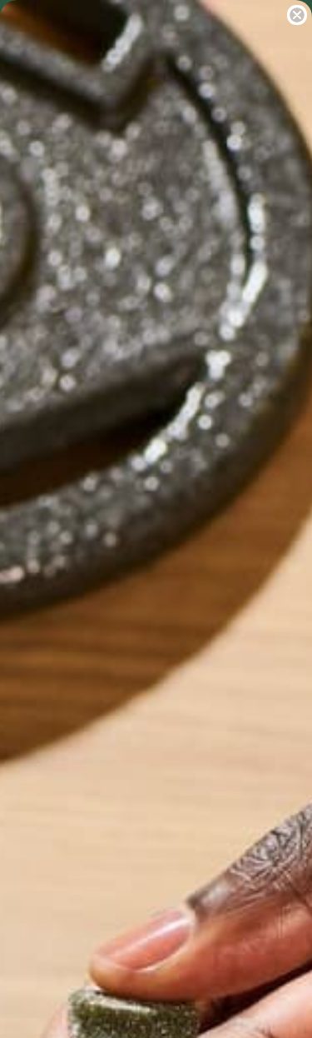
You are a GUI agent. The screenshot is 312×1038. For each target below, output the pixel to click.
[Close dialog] (297, 15)
